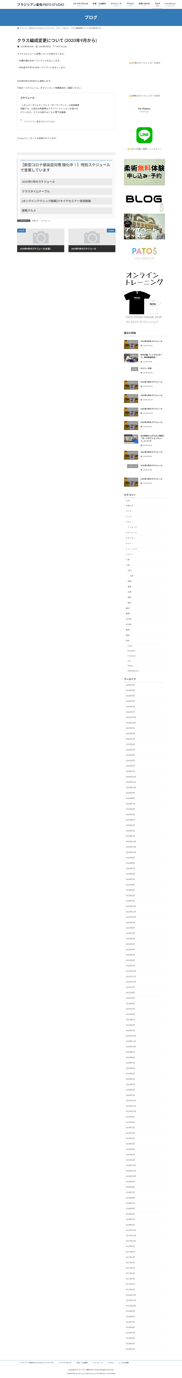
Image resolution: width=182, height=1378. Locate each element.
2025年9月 (130, 728)
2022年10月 (131, 917)
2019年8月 (130, 1122)
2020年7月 (130, 1063)
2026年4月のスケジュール (151, 422)
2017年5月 (130, 1268)
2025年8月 (130, 733)
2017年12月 (131, 1230)
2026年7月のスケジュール (151, 382)
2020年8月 (130, 1057)
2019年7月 (130, 1127)
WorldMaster (133, 671)
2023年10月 (131, 852)
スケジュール (27, 97)
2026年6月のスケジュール (151, 395)
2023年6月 (130, 874)
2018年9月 (130, 1181)
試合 (128, 640)
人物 (128, 565)
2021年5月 (130, 1009)
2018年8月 (130, 1187)
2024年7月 (130, 804)
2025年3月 (130, 760)
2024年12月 (131, 777)
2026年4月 (130, 696)
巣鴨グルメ (29, 210)
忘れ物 (128, 619)
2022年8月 (130, 928)
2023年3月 (130, 890)
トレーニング (131, 549)
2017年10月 (131, 1241)
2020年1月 (130, 1095)
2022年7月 (130, 933)
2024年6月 (130, 809)
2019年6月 (130, 1133)
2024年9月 (130, 793)
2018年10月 (131, 1176)
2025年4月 (130, 755)
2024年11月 (131, 782)
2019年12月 (131, 1100)
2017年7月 (130, 1257)
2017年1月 (130, 1289)
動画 (128, 613)
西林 (129, 597)
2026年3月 (130, 701)
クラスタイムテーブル (36, 191)
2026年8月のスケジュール (151, 341)
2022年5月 (130, 944)
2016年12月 (131, 1295)
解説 (128, 635)
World (130, 666)
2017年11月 (131, 1235)
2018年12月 (131, 1165)
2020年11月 (131, 1041)
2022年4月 (130, 949)
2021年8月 (130, 993)
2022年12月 (131, 906)
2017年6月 (130, 1262)
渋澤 (129, 592)
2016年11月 (131, 1300)
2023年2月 (130, 895)
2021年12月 (131, 971)
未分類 (128, 624)
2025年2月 (130, 766)
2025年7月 (130, 739)
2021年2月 (130, 1025)
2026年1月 (130, 712)
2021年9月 (130, 987)
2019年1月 (130, 1160)
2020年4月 (130, 1079)
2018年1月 (130, 1225)
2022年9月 (130, 922)
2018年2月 (130, 1219)
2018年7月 (130, 1192)
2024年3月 (130, 825)
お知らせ (35, 221)
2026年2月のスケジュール (151, 465)
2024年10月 (131, 787)
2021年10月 (131, 982)
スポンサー (130, 538)
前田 (129, 581)
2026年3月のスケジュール (151, 452)
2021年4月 (130, 1014)
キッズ (128, 511)
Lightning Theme (91, 1373)
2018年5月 (130, 1203)
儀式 (128, 608)
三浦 (128, 560)
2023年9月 (130, 858)
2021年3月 (130, 1020)
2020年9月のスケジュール (38, 181)
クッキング (132, 527)
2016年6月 (130, 1327)
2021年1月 (130, 1030)
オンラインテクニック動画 (39, 201)
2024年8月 (130, 798)
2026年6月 (130, 690)
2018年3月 (130, 1214)
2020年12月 (131, 1036)
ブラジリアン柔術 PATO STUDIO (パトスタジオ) (36, 1363)
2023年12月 (131, 841)
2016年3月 (130, 1343)
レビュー (129, 554)
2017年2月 (130, 1284)
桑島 (129, 586)
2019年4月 (130, 1144)
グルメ (128, 522)
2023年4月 (130, 885)
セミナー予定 (146, 368)
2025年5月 (130, 750)
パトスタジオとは (65, 1363)
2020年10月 (131, 1047)
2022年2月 (130, 960)
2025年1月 (130, 771)
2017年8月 (130, 1252)
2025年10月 (131, 723)
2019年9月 (130, 1117)
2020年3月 (130, 1084)
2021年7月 (130, 998)
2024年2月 (130, 831)
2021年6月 (130, 1003)
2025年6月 (130, 744)
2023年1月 (130, 901)
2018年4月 (130, 1208)
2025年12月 (131, 717)
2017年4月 (130, 1273)
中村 (129, 570)
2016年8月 (130, 1316)
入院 (131, 576)
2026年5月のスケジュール (151, 409)
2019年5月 (130, 1138)
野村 (129, 603)
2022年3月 (130, 955)
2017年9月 (130, 1246)
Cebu (128, 500)
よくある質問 (124, 1363)
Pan (129, 661)
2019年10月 (131, 1111)
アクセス (111, 1363)
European (132, 656)
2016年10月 (131, 1306)
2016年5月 (130, 1333)
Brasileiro (131, 651)
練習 (128, 630)
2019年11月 (131, 1106)
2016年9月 (130, 1311)
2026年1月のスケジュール (151, 479)
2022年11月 (131, 912)
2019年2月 (130, 1154)
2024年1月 (130, 836)
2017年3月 (130, 1279)
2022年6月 (130, 939)
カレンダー (29, 138)
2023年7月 (130, 868)
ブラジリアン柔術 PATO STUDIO (39, 121)
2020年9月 (130, 1052)
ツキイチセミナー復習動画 (74, 201)
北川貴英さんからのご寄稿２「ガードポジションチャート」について (152, 438)
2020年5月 (130, 1074)
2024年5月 (130, 814)
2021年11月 (131, 976)
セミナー (129, 543)
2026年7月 (130, 685)
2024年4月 (130, 820)
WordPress (79, 1373)
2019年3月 (130, 1149)
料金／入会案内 (82, 1363)
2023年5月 (130, 879)
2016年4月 (130, 1338)
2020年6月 (130, 1068)
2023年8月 (130, 863)
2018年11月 (131, 1171)
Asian (130, 646)
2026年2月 (130, 706)
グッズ (128, 516)
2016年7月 (130, 1322)
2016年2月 (130, 1349)
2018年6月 (130, 1198)
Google (20, 138)
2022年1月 (130, 966)
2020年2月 (130, 1090)
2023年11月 (131, 847)
